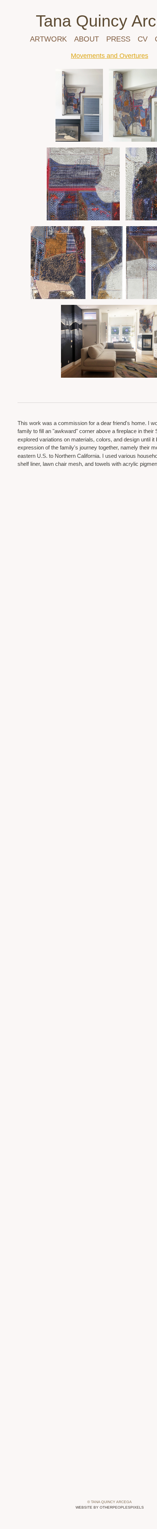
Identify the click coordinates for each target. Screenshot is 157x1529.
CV (143, 38)
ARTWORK (47, 38)
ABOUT (87, 38)
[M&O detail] (83, 184)
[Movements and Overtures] (79, 105)
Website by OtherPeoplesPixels (110, 1507)
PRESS (118, 38)
